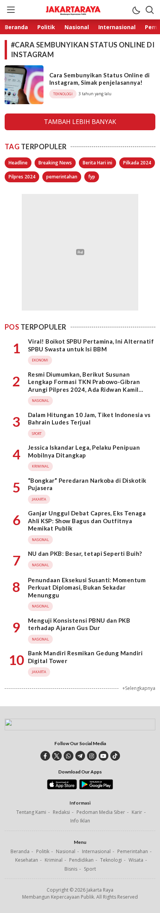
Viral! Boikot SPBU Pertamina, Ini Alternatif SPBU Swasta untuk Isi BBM (91, 345)
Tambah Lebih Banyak (80, 121)
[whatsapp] (68, 756)
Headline (18, 162)
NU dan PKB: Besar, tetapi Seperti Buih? (85, 553)
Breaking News (55, 162)
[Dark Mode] (136, 10)
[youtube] (103, 756)
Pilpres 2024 (22, 176)
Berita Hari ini (97, 162)
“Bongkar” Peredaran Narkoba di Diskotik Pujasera (87, 484)
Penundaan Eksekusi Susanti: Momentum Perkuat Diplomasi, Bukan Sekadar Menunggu (87, 587)
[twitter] (57, 756)
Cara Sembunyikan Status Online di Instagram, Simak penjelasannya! (99, 79)
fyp (91, 176)
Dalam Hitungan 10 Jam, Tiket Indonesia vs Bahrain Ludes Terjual (89, 418)
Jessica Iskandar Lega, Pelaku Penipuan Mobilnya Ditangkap (84, 451)
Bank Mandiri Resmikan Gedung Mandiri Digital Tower (85, 656)
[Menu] (10, 10)
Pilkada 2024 (137, 162)
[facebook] (45, 756)
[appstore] (62, 787)
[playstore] (96, 787)
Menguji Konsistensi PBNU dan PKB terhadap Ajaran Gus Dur (79, 624)
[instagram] (92, 756)
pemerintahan (61, 176)
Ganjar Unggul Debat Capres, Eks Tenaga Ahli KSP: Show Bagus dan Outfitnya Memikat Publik (87, 521)
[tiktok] (115, 756)
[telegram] (80, 756)
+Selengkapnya (138, 688)
